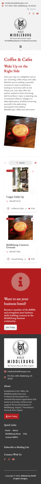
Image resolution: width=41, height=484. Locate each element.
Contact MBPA (11, 437)
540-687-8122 (15, 201)
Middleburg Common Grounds (17, 246)
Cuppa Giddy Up (15, 196)
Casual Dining (17, 259)
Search (22, 163)
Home (7, 430)
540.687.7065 (14, 252)
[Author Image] (32, 191)
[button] (20, 46)
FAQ (25, 434)
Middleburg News (13, 434)
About (15, 430)
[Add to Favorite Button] (33, 171)
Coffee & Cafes (17, 208)
